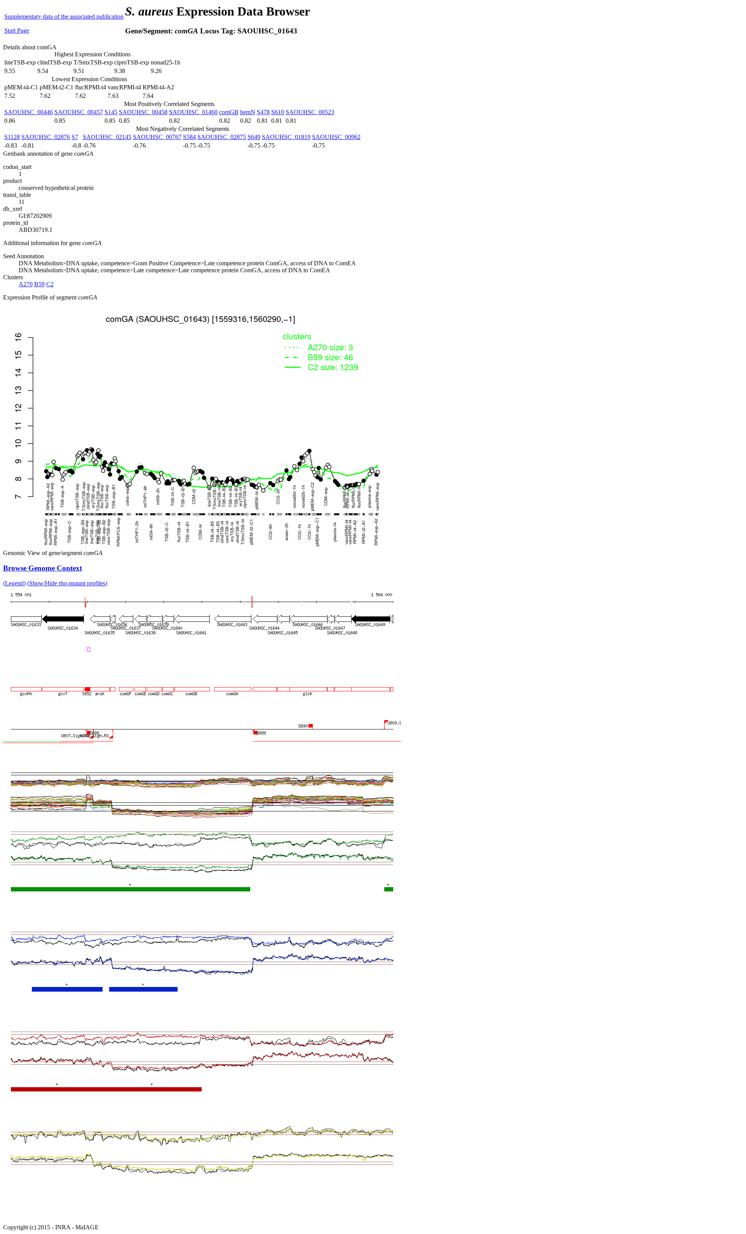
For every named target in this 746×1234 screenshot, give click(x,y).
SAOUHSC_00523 (310, 112)
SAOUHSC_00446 (28, 112)
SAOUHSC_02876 (45, 137)
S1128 (12, 137)
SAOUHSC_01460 (193, 112)
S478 (263, 112)
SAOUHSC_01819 (286, 137)
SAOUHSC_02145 (107, 137)
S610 (277, 112)
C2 (50, 284)
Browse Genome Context (42, 568)
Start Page (16, 30)
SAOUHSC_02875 (221, 137)
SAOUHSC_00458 (143, 112)
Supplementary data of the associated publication (64, 16)
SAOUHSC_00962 (336, 137)
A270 (26, 284)
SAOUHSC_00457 (78, 112)
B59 (39, 284)
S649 (254, 137)
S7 (74, 137)
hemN (247, 112)
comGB (229, 112)
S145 (111, 112)
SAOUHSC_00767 (157, 137)
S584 (189, 137)
